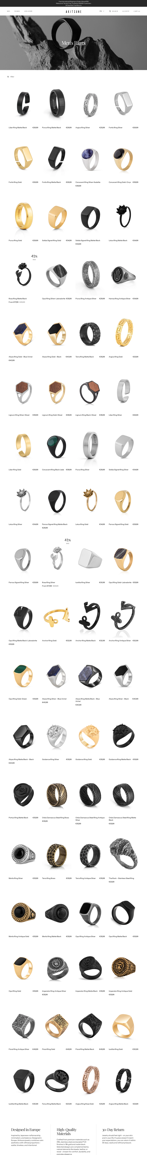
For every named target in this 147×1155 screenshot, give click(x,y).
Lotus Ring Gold (82, 524)
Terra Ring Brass (48, 878)
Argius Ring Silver (83, 127)
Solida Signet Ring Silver (118, 470)
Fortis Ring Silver (115, 127)
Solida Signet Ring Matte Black (88, 240)
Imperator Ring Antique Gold (120, 991)
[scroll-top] (142, 1150)
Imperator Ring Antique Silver (54, 991)
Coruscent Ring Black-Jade (53, 470)
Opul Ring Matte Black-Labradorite (23, 640)
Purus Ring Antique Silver (86, 298)
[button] (113, 11)
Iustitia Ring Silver (83, 582)
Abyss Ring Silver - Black (119, 699)
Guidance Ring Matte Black (120, 759)
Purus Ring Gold (15, 240)
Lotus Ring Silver (15, 524)
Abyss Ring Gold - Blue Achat (20, 357)
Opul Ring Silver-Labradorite (53, 298)
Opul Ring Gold (15, 991)
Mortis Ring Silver (16, 878)
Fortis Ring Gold (15, 182)
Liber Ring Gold (15, 470)
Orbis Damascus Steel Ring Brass (55, 818)
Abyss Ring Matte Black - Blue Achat (88, 700)
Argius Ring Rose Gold (85, 1104)
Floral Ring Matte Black (85, 1049)
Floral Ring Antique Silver (19, 1049)
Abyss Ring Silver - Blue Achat (54, 699)
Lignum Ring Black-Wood (86, 415)
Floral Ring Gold (48, 1049)
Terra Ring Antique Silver (86, 878)
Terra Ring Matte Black (85, 357)
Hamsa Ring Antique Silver (119, 298)
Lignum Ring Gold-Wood (52, 415)
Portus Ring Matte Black (18, 818)
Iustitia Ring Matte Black (18, 1104)
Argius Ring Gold (116, 357)
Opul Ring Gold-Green (18, 699)
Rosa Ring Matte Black (18, 298)
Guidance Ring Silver (50, 759)
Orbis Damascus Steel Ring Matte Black (122, 819)
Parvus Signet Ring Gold (118, 524)
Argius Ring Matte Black (118, 1104)
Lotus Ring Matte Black (118, 240)
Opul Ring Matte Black (118, 936)
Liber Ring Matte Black (18, 127)
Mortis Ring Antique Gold (19, 936)
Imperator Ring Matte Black (87, 991)
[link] (23, 103)
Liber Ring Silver (115, 415)
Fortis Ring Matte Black (51, 182)
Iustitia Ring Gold (116, 1049)
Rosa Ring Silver (48, 582)
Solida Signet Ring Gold (51, 240)
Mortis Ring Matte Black (51, 936)
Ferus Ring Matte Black (51, 1104)
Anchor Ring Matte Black (86, 640)
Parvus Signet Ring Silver (19, 582)
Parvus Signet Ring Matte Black (54, 524)
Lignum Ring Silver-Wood (19, 415)
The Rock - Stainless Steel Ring (121, 878)
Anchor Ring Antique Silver (120, 640)
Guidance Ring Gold (84, 759)
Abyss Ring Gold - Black (51, 357)
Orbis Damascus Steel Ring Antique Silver (90, 819)
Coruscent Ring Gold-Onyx (120, 182)
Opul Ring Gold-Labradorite (120, 582)
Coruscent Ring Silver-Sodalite (88, 182)
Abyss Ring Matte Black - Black (21, 759)
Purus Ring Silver (82, 470)
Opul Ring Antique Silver (85, 936)
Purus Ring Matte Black (51, 127)
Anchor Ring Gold (49, 640)
